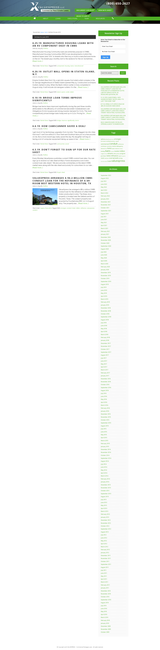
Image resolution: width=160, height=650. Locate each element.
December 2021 (106, 202)
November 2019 (106, 275)
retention (106, 158)
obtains (110, 153)
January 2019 (105, 305)
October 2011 (105, 561)
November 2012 (106, 523)
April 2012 (104, 544)
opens (63, 92)
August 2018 (105, 320)
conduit (69, 208)
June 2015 (104, 432)
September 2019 (106, 281)
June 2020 (104, 255)
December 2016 (106, 379)
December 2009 (106, 626)
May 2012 (104, 541)
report (120, 156)
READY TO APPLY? (83, 16)
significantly (70, 120)
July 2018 (103, 323)
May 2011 (104, 576)
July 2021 (103, 216)
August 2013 (105, 496)
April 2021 (104, 225)
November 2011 (106, 558)
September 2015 (106, 423)
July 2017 (103, 358)
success (102, 161)
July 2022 (103, 181)
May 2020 (104, 258)
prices (118, 153)
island (58, 92)
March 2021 (104, 228)
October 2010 (105, 597)
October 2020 (105, 243)
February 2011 (105, 585)
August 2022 (105, 178)
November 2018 (106, 311)
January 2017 (105, 376)
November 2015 (106, 417)
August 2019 (105, 284)
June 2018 (104, 325)
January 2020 (105, 270)
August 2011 (105, 567)
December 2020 (106, 237)
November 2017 (106, 346)
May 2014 (104, 470)
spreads (115, 158)
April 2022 (104, 190)
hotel (73, 208)
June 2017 (104, 361)
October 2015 (105, 420)
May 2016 (104, 399)
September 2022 (106, 175)
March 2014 (104, 476)
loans (72, 66)
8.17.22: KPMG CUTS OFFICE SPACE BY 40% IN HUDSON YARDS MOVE (112, 105)
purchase (103, 156)
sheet (63, 172)
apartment (111, 139)
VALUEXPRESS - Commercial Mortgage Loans (50, 13)
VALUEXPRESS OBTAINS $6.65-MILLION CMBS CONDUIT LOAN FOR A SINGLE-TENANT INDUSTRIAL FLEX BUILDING (113, 111)
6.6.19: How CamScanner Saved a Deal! (59, 126)
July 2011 (103, 570)
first (106, 148)
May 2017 (104, 364)
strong (120, 158)
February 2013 (105, 514)
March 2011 (104, 582)
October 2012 (105, 526)
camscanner (60, 144)
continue (103, 146)
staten (72, 92)
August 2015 (105, 426)
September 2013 (106, 494)
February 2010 (105, 620)
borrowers (103, 141)
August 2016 (105, 390)
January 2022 (105, 199)
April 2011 (104, 579)
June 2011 (104, 573)
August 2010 (105, 603)
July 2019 (103, 287)
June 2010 (104, 608)
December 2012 (106, 520)
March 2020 (104, 264)
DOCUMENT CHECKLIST (85, 10)
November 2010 (106, 594)
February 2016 (105, 408)
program (122, 153)
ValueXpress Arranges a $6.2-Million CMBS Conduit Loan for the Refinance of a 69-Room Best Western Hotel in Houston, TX (62, 180)
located (112, 151)
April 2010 (104, 614)
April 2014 (104, 473)
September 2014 (106, 458)
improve (64, 120)
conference (121, 144)
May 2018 (104, 328)
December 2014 (106, 449)
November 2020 (106, 240)
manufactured (78, 66)
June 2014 (104, 467)
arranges (63, 208)
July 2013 (103, 499)
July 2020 (103, 252)
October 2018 (105, 314)
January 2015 (105, 446)
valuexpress (90, 208)
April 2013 (104, 508)
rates (108, 156)
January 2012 (105, 552)
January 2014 (105, 482)
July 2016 (103, 393)
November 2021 (106, 205)
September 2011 (106, 564)
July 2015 (103, 429)
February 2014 (105, 479)
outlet (67, 92)
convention (109, 146)
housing (67, 66)
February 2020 (105, 267)
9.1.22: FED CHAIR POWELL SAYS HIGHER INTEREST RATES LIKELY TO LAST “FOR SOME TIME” (112, 99)
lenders (121, 148)
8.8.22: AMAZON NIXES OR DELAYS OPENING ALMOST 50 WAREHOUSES (112, 123)
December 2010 (106, 591)
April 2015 (104, 437)
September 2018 (106, 317)
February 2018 (105, 337)
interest (117, 148)
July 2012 (103, 535)
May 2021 (104, 222)
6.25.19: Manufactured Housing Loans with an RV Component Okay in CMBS (63, 44)
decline (114, 146)
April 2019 (104, 296)
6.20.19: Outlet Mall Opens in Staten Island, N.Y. (63, 73)
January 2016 (105, 411)
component (60, 66)
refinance (83, 208)
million (78, 208)
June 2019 (104, 290)
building (108, 141)
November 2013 (106, 488)
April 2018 (104, 331)
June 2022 (104, 184)
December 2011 (106, 555)
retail (102, 158)
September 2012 (106, 529)
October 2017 (105, 349)
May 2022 (104, 187)
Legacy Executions (46, 208)
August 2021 (105, 214)
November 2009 (106, 629)
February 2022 (105, 196)
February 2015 (105, 443)
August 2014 (105, 461)
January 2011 (105, 588)
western (34, 210)
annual (107, 139)
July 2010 (103, 606)
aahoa (103, 139)
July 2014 (103, 464)
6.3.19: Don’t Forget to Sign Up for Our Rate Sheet (64, 151)
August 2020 (105, 249)
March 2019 (104, 299)
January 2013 (105, 517)
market (116, 151)
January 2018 (105, 340)
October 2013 (105, 491)
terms (77, 120)
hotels (113, 148)
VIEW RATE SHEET (105, 10)
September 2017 (106, 352)
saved (67, 144)
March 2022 (104, 193)
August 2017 (105, 355)
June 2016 (104, 396)
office (114, 153)
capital (117, 141)
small (110, 158)
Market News (44, 66)
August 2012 (105, 532)
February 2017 (105, 373)
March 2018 (104, 334)
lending (103, 151)
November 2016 (106, 382)
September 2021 (106, 211)
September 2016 (106, 387)
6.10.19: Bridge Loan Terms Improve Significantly (57, 99)
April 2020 (104, 261)
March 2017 (104, 370)
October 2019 (105, 278)
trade (109, 161)
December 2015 (106, 414)
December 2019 (106, 272)
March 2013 (104, 511)
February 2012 (105, 549)
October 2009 (105, 632)
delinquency (119, 146)
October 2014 (105, 455)
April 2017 (104, 367)
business (112, 141)
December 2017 (106, 343)
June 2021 (104, 219)
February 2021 (105, 231)
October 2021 (105, 208)
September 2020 (106, 246)
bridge (59, 120)
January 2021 (105, 234)
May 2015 (104, 435)
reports (123, 156)
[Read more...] (37, 61)
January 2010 (105, 623)
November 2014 (106, 452)
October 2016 (105, 384)
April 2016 (104, 402)
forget (59, 172)
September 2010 (106, 600)
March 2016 (104, 405)
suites (106, 161)
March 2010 (104, 617)
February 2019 (105, 302)
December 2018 (106, 308)
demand (103, 148)
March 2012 (104, 547)
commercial (105, 144)
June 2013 (104, 502)
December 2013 (106, 485)
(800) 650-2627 (118, 3)
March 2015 (104, 440)
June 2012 (104, 538)
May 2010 (104, 611)
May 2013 (104, 505)
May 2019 (104, 293)
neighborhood (104, 153)
